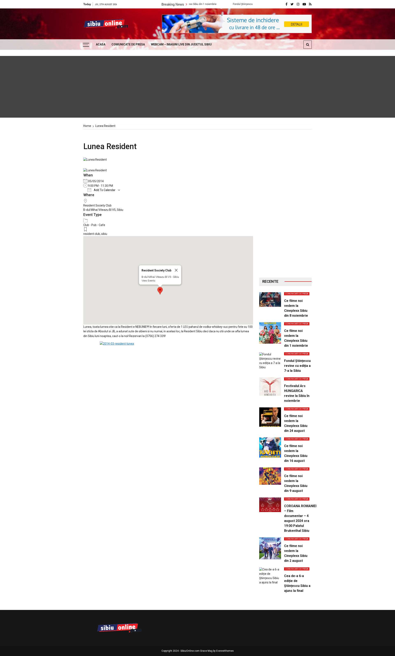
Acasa (100, 44)
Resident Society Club (97, 205)
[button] (160, 291)
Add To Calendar (104, 190)
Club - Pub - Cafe (94, 225)
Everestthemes (225, 650)
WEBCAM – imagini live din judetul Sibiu (181, 44)
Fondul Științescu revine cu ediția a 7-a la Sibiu (238, 4)
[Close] (176, 270)
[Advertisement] (285, 203)
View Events (148, 280)
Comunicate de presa (128, 44)
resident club (91, 233)
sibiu (104, 233)
